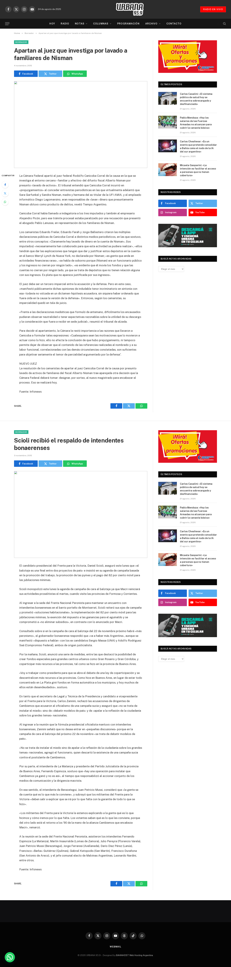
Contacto (174, 23)
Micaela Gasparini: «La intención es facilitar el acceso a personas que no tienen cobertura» (198, 170)
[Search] (224, 23)
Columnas (100, 23)
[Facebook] (5, 184)
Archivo (151, 23)
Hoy (52, 23)
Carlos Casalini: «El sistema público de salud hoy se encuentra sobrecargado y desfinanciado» (196, 99)
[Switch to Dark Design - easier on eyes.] (218, 23)
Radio (65, 23)
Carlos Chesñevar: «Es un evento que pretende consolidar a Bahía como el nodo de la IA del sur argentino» (198, 146)
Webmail (115, 946)
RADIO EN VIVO (213, 9)
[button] (10, 957)
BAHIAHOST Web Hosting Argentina (134, 955)
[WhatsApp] (5, 201)
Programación (128, 23)
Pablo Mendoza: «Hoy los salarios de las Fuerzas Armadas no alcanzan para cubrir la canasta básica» (196, 122)
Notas (79, 23)
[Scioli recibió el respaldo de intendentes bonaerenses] (80, 514)
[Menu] (7, 23)
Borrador (21, 42)
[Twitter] (5, 193)
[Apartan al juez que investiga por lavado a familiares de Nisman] (80, 124)
